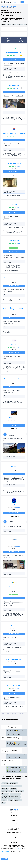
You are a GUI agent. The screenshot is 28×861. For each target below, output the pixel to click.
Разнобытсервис (14, 685)
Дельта (14, 626)
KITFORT (20, 24)
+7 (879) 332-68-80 (14, 251)
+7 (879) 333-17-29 (14, 598)
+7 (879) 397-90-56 (14, 633)
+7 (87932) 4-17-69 (14, 693)
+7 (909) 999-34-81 (14, 512)
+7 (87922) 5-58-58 (14, 317)
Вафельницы (18, 800)
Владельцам (14, 815)
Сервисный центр (14, 163)
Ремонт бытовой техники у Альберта (14, 309)
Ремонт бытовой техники (14, 278)
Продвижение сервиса (13, 818)
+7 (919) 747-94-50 (14, 551)
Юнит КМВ (13, 417)
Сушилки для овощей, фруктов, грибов (10, 797)
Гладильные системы (7, 786)
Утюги (10, 800)
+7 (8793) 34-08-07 (14, 212)
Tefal (14, 24)
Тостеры (4, 800)
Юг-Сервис (14, 344)
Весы (3, 803)
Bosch (3, 24)
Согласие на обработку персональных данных (14, 829)
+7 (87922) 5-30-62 (14, 386)
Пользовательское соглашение (14, 832)
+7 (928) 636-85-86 (14, 474)
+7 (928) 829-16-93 (14, 140)
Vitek (9, 24)
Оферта (14, 837)
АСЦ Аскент (14, 85)
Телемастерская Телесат (14, 379)
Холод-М (14, 204)
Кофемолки (5, 788)
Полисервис (14, 587)
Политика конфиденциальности (14, 825)
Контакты (14, 840)
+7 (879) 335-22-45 (14, 425)
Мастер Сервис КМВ (14, 53)
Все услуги (14, 812)
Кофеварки (13, 788)
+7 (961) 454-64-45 (14, 285)
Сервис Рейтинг (4, 6)
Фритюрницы (13, 783)
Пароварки (5, 793)
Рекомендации (14, 820)
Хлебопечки (18, 786)
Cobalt (12, 505)
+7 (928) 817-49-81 (14, 59)
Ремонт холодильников (14, 659)
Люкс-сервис (14, 240)
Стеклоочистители (15, 793)
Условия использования (14, 834)
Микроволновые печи (7, 791)
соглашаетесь (18, 848)
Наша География (14, 823)
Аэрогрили (5, 783)
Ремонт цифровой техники (14, 133)
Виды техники (13, 6)
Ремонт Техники (14, 544)
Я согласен (4, 858)
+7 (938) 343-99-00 (14, 92)
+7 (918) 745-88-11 (14, 171)
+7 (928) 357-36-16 (14, 352)
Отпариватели (19, 791)
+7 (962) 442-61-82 (14, 667)
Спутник (14, 466)
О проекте (14, 842)
